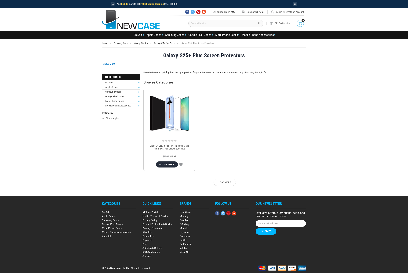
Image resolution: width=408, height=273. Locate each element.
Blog (144, 244)
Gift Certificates (282, 23)
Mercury (184, 216)
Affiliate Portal (150, 212)
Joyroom (184, 232)
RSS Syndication (151, 252)
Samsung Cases (174, 35)
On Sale (138, 35)
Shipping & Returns (152, 248)
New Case (185, 212)
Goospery (185, 236)
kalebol (184, 248)
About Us (147, 232)
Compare (255, 12)
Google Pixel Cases (199, 35)
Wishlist (181, 164)
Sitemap (146, 256)
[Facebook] (187, 12)
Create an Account (295, 12)
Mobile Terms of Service (155, 216)
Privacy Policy (149, 220)
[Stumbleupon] (204, 12)
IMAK (183, 240)
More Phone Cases (226, 35)
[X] (193, 12)
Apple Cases (153, 35)
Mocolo (184, 228)
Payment (147, 240)
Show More (109, 63)
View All (106, 236)
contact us (220, 72)
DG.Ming (184, 224)
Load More (225, 182)
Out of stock (167, 164)
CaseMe (184, 220)
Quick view (169, 113)
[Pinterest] (198, 12)
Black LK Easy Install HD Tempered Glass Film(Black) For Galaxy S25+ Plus (169, 147)
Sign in (279, 12)
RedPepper (185, 244)
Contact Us (148, 236)
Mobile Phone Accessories (258, 35)
